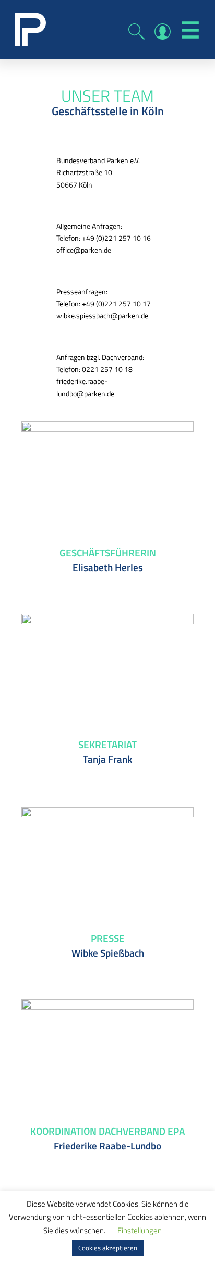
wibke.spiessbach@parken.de (102, 315)
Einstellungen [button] (139, 1230)
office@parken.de (83, 249)
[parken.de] (30, 28)
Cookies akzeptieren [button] (107, 1248)
